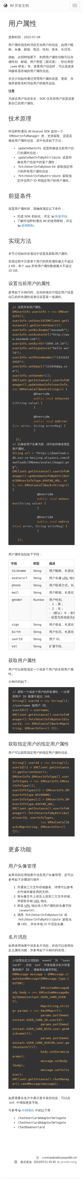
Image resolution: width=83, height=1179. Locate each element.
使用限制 (27, 225)
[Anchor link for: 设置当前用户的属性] (52, 283)
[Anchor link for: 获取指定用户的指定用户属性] (71, 743)
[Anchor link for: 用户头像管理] (38, 865)
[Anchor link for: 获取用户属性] (38, 660)
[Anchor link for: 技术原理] (34, 118)
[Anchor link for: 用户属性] (40, 22)
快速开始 (61, 216)
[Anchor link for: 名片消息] (29, 936)
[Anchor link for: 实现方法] (34, 240)
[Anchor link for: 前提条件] (34, 195)
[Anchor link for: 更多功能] (34, 849)
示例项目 (28, 1110)
